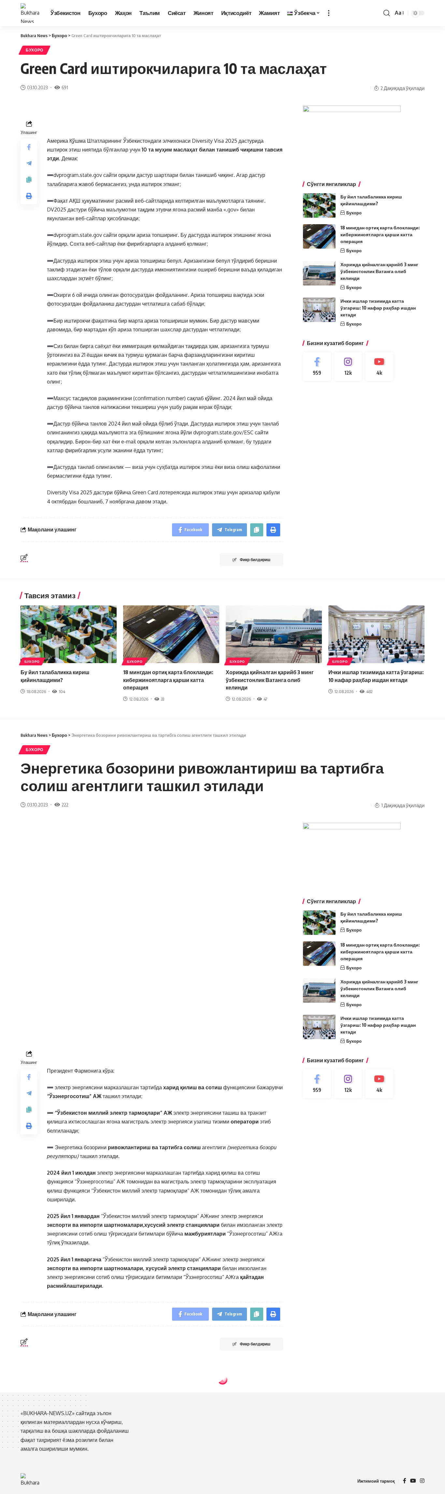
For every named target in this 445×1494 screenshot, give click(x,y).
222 (65, 804)
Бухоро (34, 50)
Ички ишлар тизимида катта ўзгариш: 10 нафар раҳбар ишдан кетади (378, 307)
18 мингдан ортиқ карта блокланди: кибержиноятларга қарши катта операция (380, 234)
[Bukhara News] (30, 13)
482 (369, 691)
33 (162, 699)
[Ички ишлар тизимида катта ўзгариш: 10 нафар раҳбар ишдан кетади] (319, 309)
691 (65, 87)
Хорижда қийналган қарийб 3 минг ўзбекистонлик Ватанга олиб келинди (379, 271)
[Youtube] (379, 367)
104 (62, 691)
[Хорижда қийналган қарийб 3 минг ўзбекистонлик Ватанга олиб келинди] (319, 273)
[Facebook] (317, 367)
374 (65, 1431)
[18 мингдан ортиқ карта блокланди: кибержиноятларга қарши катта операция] (319, 236)
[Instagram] (348, 367)
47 (265, 699)
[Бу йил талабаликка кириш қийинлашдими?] (319, 205)
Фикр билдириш (255, 559)
